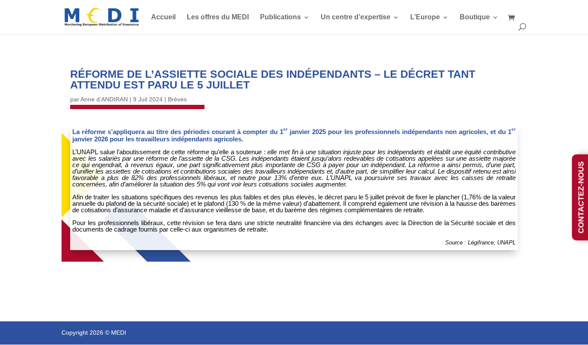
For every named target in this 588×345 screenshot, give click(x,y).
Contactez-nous (581, 197)
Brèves (177, 99)
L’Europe (425, 17)
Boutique (475, 17)
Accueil (163, 17)
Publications (280, 17)
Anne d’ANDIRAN (104, 99)
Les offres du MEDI (218, 17)
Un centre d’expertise (355, 17)
